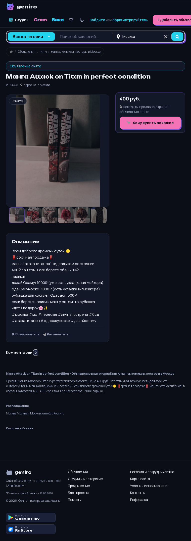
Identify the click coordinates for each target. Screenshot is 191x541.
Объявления (78, 472)
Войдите (97, 20)
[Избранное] (71, 20)
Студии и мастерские (85, 479)
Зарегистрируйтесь (130, 20)
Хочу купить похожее (153, 122)
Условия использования (149, 486)
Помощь (74, 499)
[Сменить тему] (82, 20)
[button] (33, 215)
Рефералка (139, 499)
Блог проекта (78, 493)
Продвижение (79, 486)
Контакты (137, 493)
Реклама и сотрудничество (152, 472)
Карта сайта (140, 479)
